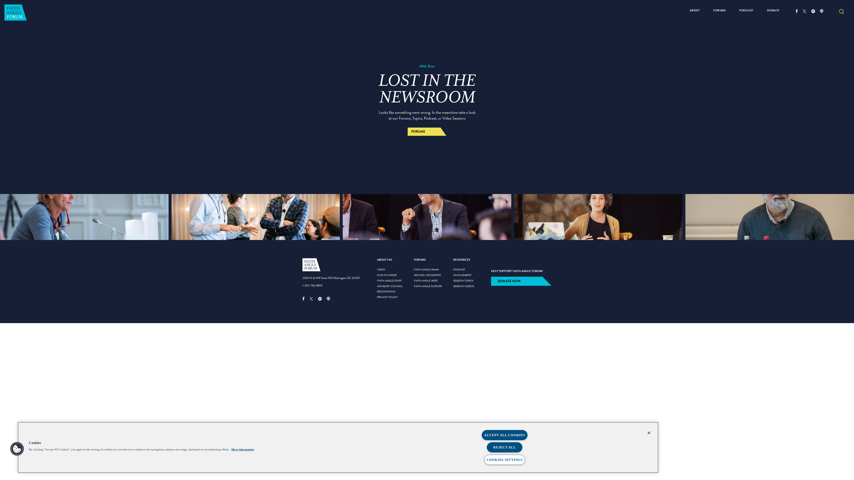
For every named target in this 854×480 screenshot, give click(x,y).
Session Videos (463, 286)
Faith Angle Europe (428, 286)
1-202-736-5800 (312, 285)
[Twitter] (807, 12)
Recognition (386, 291)
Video (381, 269)
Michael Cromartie (427, 275)
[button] (841, 12)
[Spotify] (815, 12)
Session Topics (463, 280)
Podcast (746, 10)
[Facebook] (799, 12)
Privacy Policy (387, 297)
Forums (719, 10)
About (695, 10)
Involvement (462, 275)
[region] (338, 447)
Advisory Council (390, 286)
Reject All (504, 447)
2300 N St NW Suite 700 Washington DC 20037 (331, 278)
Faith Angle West (426, 280)
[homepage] (311, 270)
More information (242, 449)
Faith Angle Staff (389, 280)
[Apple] (824, 12)
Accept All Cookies (504, 435)
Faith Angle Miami (426, 269)
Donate (773, 10)
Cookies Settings (505, 460)
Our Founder (387, 275)
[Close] (649, 433)
